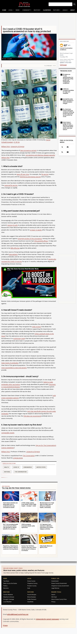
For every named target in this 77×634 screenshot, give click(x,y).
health (6, 467)
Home (4, 10)
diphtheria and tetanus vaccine (30, 177)
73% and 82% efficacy (41, 241)
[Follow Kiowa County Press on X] (62, 147)
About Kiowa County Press (59, 599)
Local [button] (10, 10)
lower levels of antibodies (9, 363)
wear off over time (23, 174)
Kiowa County (31, 581)
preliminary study (19, 338)
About (72, 10)
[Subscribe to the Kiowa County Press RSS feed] (62, 152)
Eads (28, 588)
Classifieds (47, 10)
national (7, 471)
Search (53, 594)
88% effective (15, 248)
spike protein (36, 326)
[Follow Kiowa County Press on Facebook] (68, 147)
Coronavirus (27, 467)
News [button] (17, 10)
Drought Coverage (8, 599)
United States (41, 467)
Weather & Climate (8, 597)
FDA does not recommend (32, 416)
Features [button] (56, 10)
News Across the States (10, 583)
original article (18, 458)
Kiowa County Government (59, 583)
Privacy (53, 602)
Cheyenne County (32, 583)
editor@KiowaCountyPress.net (17, 614)
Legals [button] (65, 10)
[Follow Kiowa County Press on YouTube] (68, 152)
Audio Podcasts (31, 599)
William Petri (5, 146)
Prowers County (31, 586)
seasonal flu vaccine (10, 185)
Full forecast (63, 65)
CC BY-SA (17, 142)
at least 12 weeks (36, 230)
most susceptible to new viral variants (14, 368)
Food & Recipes (31, 594)
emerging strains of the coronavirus (30, 238)
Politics (5, 586)
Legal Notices (55, 588)
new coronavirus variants (28, 150)
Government (55, 581)
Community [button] (26, 10)
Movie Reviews (31, 597)
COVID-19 (16, 467)
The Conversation (29, 455)
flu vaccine (45, 174)
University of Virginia (17, 146)
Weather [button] (37, 10)
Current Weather (8, 594)
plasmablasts (13, 254)
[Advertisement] (67, 205)
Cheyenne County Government (60, 586)
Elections (6, 588)
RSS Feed (54, 597)
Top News (6, 581)
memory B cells (12, 225)
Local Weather (7, 602)
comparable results (7, 433)
